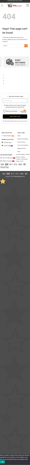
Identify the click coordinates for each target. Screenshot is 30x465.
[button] (2, 5)
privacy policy (23, 121)
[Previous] (2, 70)
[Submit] (26, 45)
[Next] (7, 70)
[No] (7, 461)
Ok (2, 462)
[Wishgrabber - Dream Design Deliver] (15, 5)
